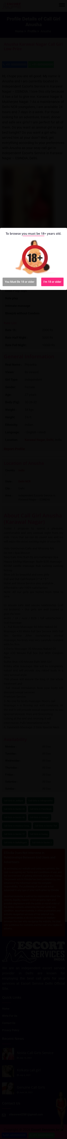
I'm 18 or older (52, 281)
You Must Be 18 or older (19, 281)
